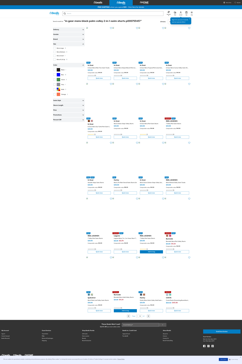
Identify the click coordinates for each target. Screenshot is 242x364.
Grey (63, 84)
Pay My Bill (125, 336)
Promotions (57, 115)
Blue (63, 74)
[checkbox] (54, 48)
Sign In (3, 333)
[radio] (89, 121)
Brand (55, 39)
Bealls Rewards (6, 338)
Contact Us (166, 338)
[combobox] (112, 13)
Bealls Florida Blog (168, 340)
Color (55, 65)
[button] (233, 359)
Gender (56, 34)
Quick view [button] (103, 79)
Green (64, 79)
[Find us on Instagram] (208, 346)
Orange (64, 94)
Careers (165, 336)
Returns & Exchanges (47, 338)
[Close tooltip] (190, 19)
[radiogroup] (90, 121)
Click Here (132, 7)
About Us (165, 333)
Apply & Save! (126, 333)
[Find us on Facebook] (204, 346)
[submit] (162, 325)
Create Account (6, 336)
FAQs (43, 336)
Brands (84, 338)
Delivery (56, 29)
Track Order (45, 333)
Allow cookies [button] (223, 359)
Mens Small (61, 55)
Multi (63, 89)
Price (55, 110)
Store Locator (85, 336)
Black (63, 70)
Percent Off (57, 120)
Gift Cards (85, 333)
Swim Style (57, 100)
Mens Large (61, 48)
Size (54, 44)
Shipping (44, 340)
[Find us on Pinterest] (212, 346)
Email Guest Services (222, 331)
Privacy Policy (121, 359)
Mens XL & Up (62, 59)
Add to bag (155, 252)
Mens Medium (62, 52)
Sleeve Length (58, 105)
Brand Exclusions (86, 340)
